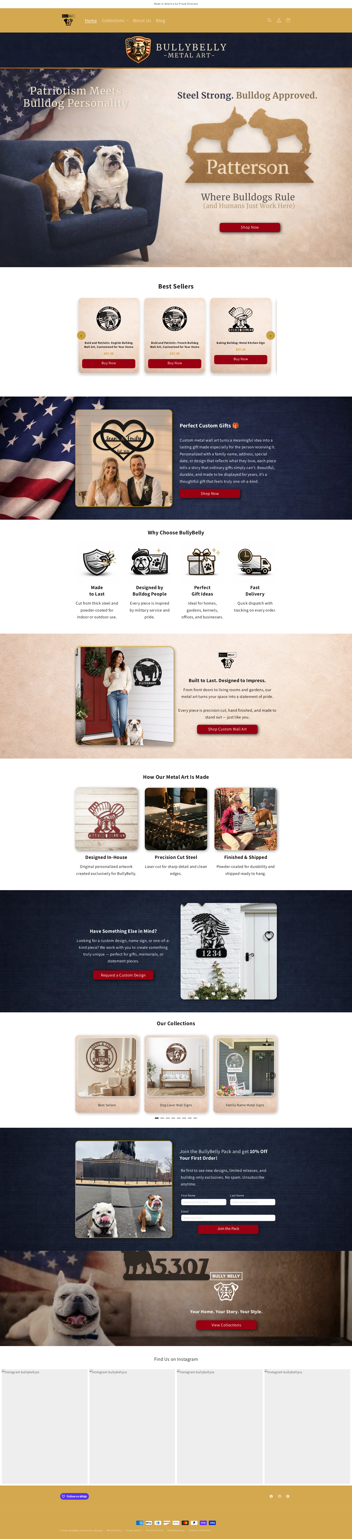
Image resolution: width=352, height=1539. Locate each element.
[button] (114, 20)
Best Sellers (107, 1105)
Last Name (237, 1195)
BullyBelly (74, 1530)
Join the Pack (228, 1228)
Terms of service (154, 1530)
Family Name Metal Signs (245, 1105)
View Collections (226, 1324)
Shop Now (250, 227)
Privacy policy (133, 1530)
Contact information (200, 1530)
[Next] (272, 1075)
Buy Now (109, 363)
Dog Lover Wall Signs (176, 1105)
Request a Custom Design (123, 975)
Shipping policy (176, 1530)
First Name (188, 1195)
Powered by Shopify (91, 1530)
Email (185, 1211)
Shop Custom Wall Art (227, 729)
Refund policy (114, 1530)
